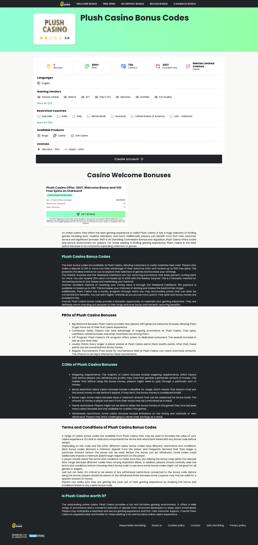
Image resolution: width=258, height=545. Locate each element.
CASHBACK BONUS (185, 4)
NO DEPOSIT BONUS (132, 4)
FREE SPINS (109, 4)
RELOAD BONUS (159, 4)
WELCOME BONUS (86, 4)
